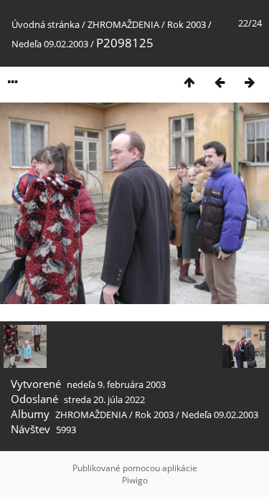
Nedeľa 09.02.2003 (49, 43)
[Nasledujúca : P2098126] (250, 82)
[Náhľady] (189, 82)
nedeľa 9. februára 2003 (116, 384)
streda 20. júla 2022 (104, 399)
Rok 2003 (186, 24)
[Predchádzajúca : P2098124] (219, 82)
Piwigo (135, 480)
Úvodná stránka (45, 24)
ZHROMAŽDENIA (123, 24)
